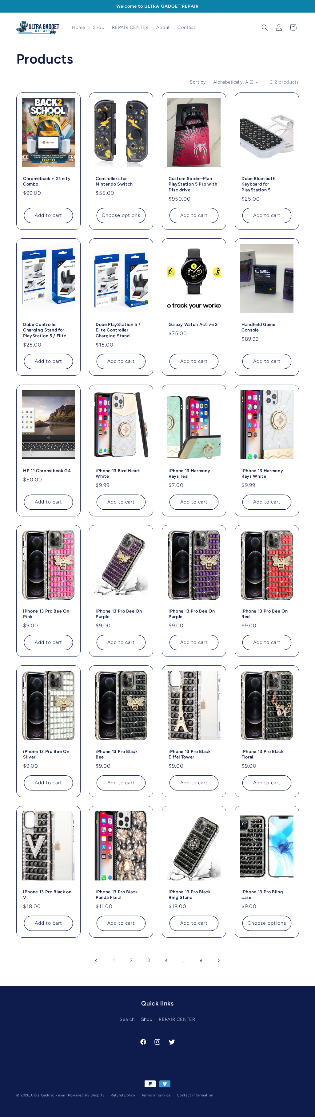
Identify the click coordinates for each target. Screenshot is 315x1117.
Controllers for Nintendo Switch (114, 181)
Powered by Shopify (86, 1095)
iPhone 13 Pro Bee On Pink (46, 613)
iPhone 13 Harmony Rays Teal (189, 473)
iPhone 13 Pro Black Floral (262, 754)
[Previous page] (97, 961)
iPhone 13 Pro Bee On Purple (119, 613)
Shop (147, 1019)
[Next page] (218, 961)
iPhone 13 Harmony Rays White (262, 473)
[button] (264, 27)
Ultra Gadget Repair (49, 1095)
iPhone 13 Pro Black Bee (117, 754)
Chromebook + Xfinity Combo (46, 181)
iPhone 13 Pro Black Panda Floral (117, 894)
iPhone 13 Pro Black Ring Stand (190, 894)
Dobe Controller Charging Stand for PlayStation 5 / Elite (44, 330)
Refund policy (123, 1095)
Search (127, 1019)
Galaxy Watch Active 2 (193, 324)
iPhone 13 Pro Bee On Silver (46, 754)
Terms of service (156, 1095)
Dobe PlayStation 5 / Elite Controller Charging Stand (118, 330)
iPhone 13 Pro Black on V (47, 894)
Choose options (121, 215)
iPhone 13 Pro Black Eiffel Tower (190, 754)
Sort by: (198, 82)
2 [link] (131, 960)
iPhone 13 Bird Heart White (118, 473)
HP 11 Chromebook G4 (47, 470)
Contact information (195, 1095)
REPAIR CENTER (177, 1019)
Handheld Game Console (258, 327)
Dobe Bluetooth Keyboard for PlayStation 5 (258, 184)
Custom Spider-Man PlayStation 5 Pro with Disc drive (193, 184)
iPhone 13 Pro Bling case (262, 894)
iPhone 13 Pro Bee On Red (264, 613)
